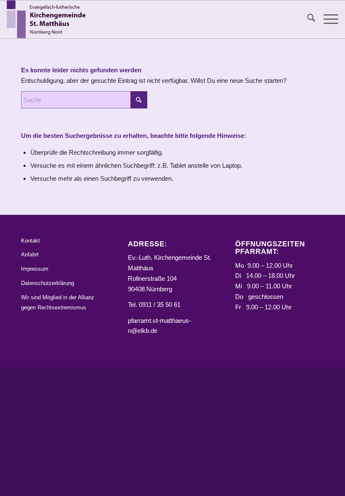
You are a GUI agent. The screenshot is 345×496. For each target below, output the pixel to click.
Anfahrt (30, 254)
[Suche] (307, 19)
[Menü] (326, 19)
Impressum (34, 269)
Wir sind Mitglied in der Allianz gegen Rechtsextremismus (57, 302)
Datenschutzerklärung (47, 283)
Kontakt (30, 240)
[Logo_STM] (48, 19)
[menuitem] (307, 19)
